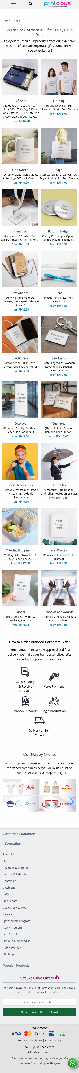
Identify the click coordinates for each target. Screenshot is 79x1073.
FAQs (6, 894)
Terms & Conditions (30, 1040)
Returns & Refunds (14, 874)
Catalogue (9, 887)
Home (6, 21)
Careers (7, 914)
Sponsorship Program (16, 921)
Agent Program (12, 927)
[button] (7, 801)
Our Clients (10, 901)
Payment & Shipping (15, 867)
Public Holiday (12, 947)
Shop (6, 861)
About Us (9, 854)
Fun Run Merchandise (16, 941)
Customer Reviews (14, 907)
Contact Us (9, 881)
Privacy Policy (53, 1040)
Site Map (8, 954)
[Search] (30, 3)
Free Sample (10, 934)
